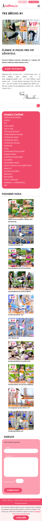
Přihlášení (22, 2)
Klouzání (8, 160)
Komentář (9, 456)
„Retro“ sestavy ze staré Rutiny (18, 165)
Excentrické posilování (14, 151)
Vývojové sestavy (12, 131)
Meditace (8, 174)
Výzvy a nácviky (11, 180)
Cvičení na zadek (11, 137)
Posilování (9, 126)
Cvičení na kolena (12, 143)
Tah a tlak (8, 129)
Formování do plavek (13, 134)
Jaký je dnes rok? (9, 482)
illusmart (24, 503)
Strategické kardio (12, 117)
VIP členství (33, 2)
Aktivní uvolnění (11, 171)
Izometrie (8, 146)
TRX (5, 185)
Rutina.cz (10, 500)
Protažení (8, 177)
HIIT (5, 123)
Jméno (8, 447)
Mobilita (8, 168)
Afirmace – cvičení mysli (14, 182)
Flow (6, 148)
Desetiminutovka (11, 163)
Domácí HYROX (10, 154)
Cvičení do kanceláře (13, 157)
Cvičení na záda (11, 140)
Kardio (7, 120)
